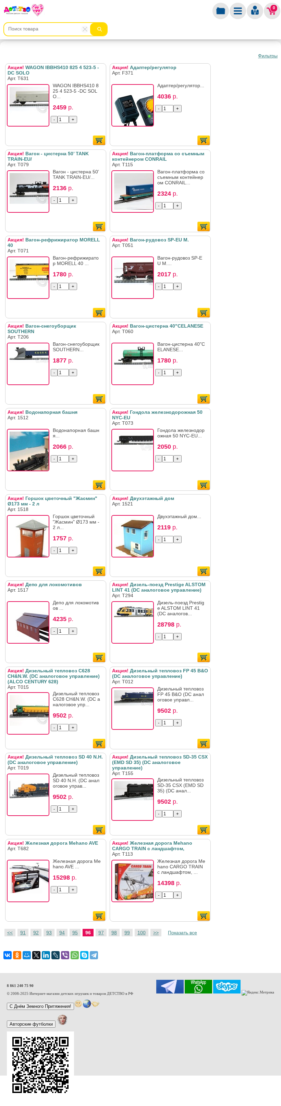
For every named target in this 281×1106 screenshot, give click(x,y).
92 (36, 932)
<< (10, 932)
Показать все (182, 932)
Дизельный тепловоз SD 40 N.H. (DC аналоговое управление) (55, 759)
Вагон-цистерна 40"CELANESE (157, 326)
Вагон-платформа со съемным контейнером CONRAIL (158, 156)
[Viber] (65, 955)
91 (23, 932)
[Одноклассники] (17, 955)
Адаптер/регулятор (144, 67)
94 (62, 932)
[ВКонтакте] (7, 955)
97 (101, 932)
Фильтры (268, 55)
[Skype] (84, 955)
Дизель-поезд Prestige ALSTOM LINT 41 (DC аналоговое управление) (159, 587)
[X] (36, 955)
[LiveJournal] (55, 955)
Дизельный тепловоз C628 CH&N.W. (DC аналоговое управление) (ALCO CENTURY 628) (54, 676)
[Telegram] (94, 955)
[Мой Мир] (27, 955)
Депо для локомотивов (45, 584)
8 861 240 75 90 (20, 986)
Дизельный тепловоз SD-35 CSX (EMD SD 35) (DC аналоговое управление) (160, 762)
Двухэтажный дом (143, 498)
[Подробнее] (30, 107)
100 (141, 932)
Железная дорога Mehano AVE (53, 843)
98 (114, 932)
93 (49, 932)
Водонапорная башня (42, 412)
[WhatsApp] (75, 955)
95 (75, 932)
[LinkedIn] (46, 955)
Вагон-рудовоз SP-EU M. (150, 239)
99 (127, 932)
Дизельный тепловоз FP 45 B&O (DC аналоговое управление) (160, 673)
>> (156, 932)
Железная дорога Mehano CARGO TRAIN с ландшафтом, (152, 845)
